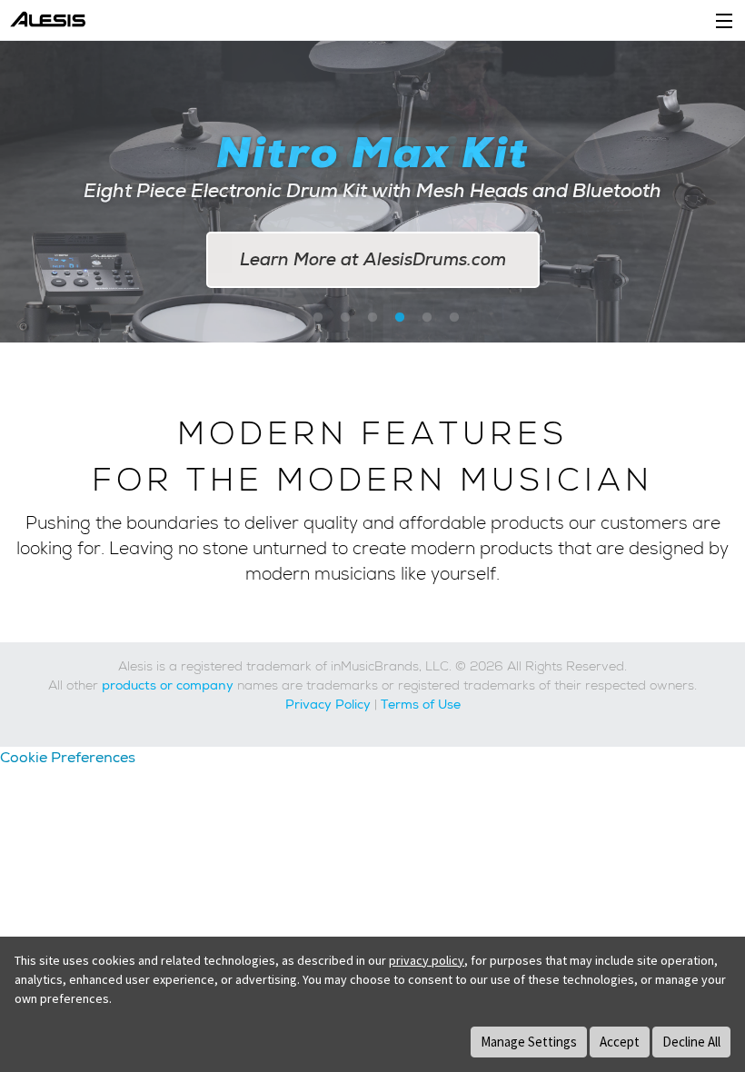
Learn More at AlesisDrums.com (373, 259)
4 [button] (372, 318)
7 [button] (454, 318)
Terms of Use (421, 704)
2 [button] (318, 318)
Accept (620, 1041)
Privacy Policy (328, 704)
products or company (167, 685)
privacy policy (426, 960)
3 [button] (345, 318)
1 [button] (291, 318)
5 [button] (400, 318)
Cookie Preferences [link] (67, 757)
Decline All (691, 1041)
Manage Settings (529, 1041)
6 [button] (427, 318)
